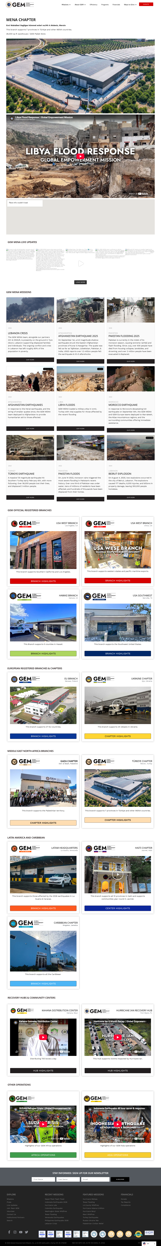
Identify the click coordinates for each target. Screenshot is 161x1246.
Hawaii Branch (68, 595)
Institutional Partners (15, 1217)
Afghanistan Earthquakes (25, 404)
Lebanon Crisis (18, 333)
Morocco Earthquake (123, 404)
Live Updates (12, 1205)
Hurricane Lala (51, 1205)
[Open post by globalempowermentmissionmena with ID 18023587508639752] (110, 263)
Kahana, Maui (72, 1013)
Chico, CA (148, 526)
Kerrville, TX (147, 598)
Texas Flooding (51, 1214)
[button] (118, 549)
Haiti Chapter (143, 847)
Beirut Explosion (120, 473)
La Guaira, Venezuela (69, 850)
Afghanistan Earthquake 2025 (78, 336)
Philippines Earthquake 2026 (56, 1220)
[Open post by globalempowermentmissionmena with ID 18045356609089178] (80, 263)
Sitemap (141, 1243)
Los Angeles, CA (71, 526)
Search (9, 1220)
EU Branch (71, 678)
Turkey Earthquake (90, 1217)
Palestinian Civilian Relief (93, 1223)
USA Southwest (142, 595)
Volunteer (11, 1211)
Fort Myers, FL (146, 1013)
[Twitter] (26, 1232)
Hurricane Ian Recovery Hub (134, 1010)
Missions (10, 1199)
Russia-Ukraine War (91, 1220)
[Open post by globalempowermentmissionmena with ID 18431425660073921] (140, 263)
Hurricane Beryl (89, 1211)
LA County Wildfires (91, 1205)
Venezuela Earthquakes (54, 1217)
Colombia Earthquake (53, 1208)
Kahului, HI (73, 598)
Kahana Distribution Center (60, 1010)
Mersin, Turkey (146, 764)
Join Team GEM (13, 1208)
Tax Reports (125, 1202)
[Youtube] (20, 1232)
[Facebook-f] (9, 1232)
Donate (124, 1199)
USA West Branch (67, 523)
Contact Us (11, 1214)
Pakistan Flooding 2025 (124, 336)
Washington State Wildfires (56, 1211)
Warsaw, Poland (71, 681)
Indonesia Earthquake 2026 (56, 1202)
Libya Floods (66, 404)
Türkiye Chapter (142, 761)
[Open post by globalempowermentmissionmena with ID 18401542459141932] (50, 263)
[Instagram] (15, 1232)
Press (9, 1202)
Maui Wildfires (88, 1214)
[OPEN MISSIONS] (70, 4)
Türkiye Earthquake (21, 473)
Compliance (125, 1205)
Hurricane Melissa (90, 1199)
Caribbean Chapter (66, 922)
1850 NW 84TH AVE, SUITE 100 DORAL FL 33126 (88, 1243)
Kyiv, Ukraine (147, 681)
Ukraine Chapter (141, 678)
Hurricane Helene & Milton (93, 1208)
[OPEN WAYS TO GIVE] (136, 4)
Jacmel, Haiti (147, 850)
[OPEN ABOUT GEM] (85, 4)
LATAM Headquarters (64, 847)
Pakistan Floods (69, 473)
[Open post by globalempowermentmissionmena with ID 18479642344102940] (21, 263)
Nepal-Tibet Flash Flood (54, 1199)
